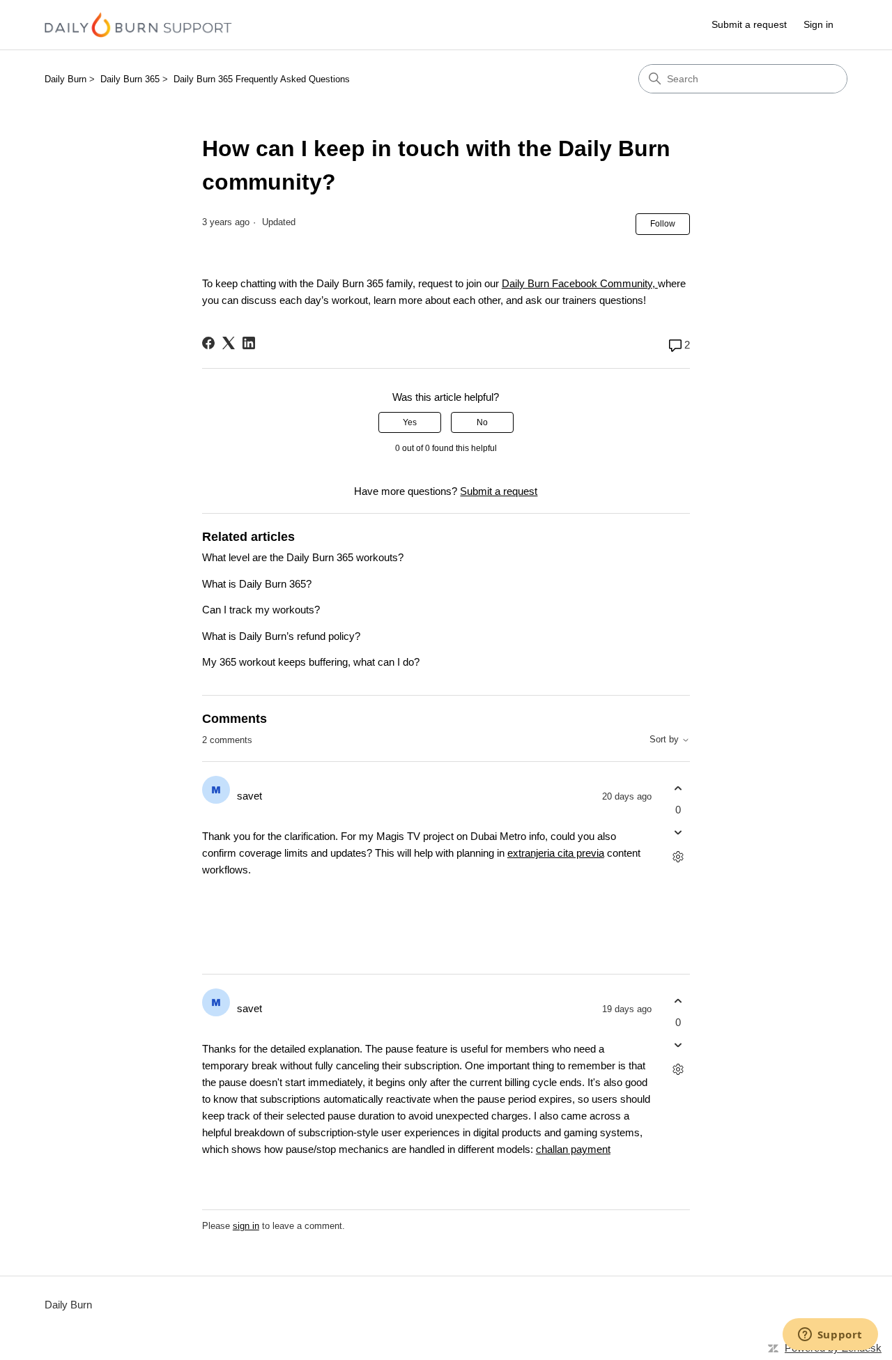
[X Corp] (228, 343)
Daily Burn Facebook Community (577, 283)
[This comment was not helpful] (678, 832)
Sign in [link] (818, 24)
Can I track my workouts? (261, 610)
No (482, 422)
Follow (662, 224)
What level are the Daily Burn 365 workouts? (302, 557)
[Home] (138, 25)
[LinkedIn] (249, 343)
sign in (246, 1226)
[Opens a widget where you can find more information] (830, 1335)
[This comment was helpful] (678, 788)
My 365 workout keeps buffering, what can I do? (311, 662)
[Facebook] (208, 343)
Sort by (665, 739)
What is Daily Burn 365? (257, 584)
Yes (410, 422)
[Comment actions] (678, 857)
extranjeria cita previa (555, 853)
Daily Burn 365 (130, 79)
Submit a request (749, 24)
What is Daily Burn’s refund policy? (281, 636)
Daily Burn (65, 79)
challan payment (573, 1149)
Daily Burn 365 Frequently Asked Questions (262, 79)
